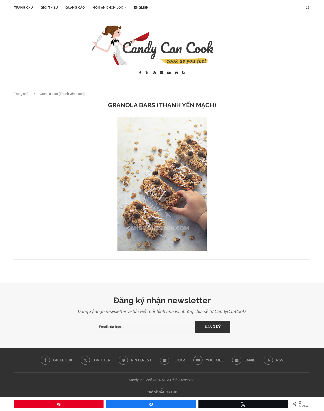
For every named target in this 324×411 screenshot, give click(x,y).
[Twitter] (147, 73)
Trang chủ (23, 7)
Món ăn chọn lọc (107, 7)
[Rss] (183, 73)
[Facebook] (140, 73)
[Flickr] (161, 73)
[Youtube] (169, 73)
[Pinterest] (154, 73)
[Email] (176, 73)
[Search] (307, 7)
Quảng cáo (75, 7)
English (141, 7)
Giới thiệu (49, 7)
